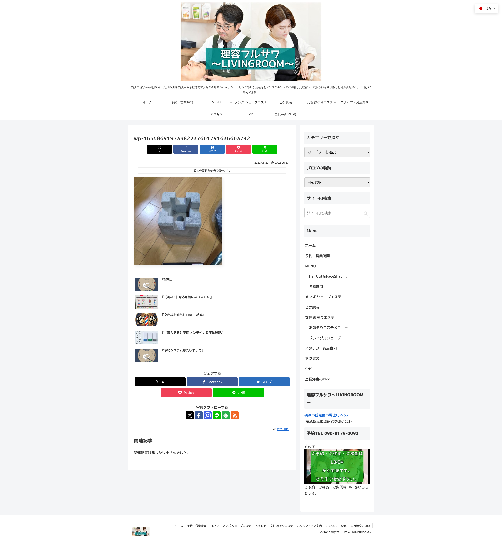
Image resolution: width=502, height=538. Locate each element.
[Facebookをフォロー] (199, 415)
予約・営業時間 (317, 255)
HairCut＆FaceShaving (328, 276)
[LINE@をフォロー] (217, 415)
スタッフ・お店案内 (321, 347)
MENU (310, 265)
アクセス (312, 358)
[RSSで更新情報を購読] (235, 415)
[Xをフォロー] (190, 415)
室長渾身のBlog (317, 378)
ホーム (310, 245)
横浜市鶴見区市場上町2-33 (326, 414)
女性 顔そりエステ (319, 317)
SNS (309, 368)
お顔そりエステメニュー (328, 327)
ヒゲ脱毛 (312, 307)
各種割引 (316, 286)
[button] (366, 213)
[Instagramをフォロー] (208, 415)
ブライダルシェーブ (325, 337)
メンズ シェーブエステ (323, 296)
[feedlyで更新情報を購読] (226, 415)
